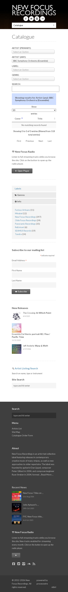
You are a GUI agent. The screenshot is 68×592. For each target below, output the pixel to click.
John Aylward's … (31, 505)
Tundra (18, 234)
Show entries (34, 110)
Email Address (19, 260)
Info (19, 201)
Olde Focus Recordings (25, 220)
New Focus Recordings (25, 217)
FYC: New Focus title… (33, 516)
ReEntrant (19, 227)
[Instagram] (36, 18)
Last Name (17, 280)
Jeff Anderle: (35, 345)
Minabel (18, 213)
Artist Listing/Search (26, 368)
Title (39, 118)
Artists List (17, 428)
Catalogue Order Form (22, 435)
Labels (18, 188)
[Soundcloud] (42, 18)
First (19, 141)
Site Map (16, 432)
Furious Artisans (22, 210)
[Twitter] (31, 18)
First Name (17, 270)
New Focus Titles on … (33, 493)
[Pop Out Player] (16, 555)
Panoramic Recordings (25, 224)
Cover (18, 118)
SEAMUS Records (23, 230)
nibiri (54, 587)
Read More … (47, 474)
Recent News (19, 487)
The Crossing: (37, 313)
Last (50, 141)
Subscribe (22, 291)
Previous (30, 141)
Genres (21, 195)
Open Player (23, 171)
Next (41, 141)
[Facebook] (25, 18)
